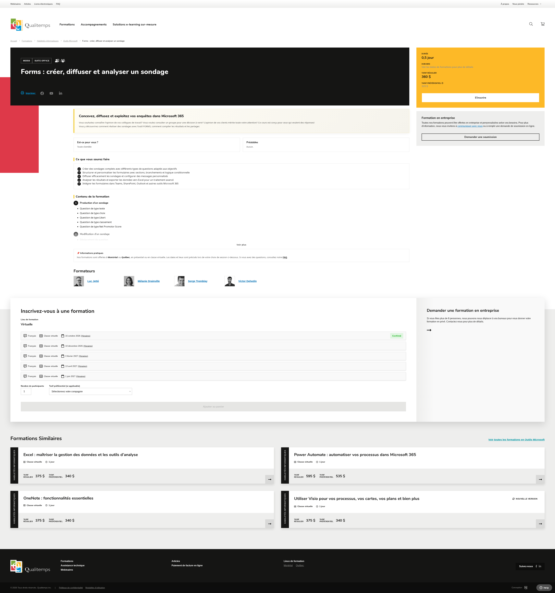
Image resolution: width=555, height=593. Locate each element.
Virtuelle (27, 324)
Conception (517, 587)
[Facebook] (42, 93)
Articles (27, 4)
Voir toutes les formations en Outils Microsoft (516, 439)
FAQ (58, 4)
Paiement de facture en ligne (187, 565)
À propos (505, 4)
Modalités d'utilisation (95, 587)
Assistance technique (73, 565)
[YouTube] (51, 93)
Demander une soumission (480, 137)
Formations (27, 41)
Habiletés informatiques (48, 41)
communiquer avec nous (470, 126)
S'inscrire (480, 97)
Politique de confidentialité (71, 587)
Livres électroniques (43, 4)
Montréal (288, 565)
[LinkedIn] (60, 93)
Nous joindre (518, 4)
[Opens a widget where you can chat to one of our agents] (544, 588)
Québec (300, 565)
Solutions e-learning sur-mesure (134, 24)
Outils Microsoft (70, 41)
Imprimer (31, 93)
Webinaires (15, 4)
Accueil (13, 41)
